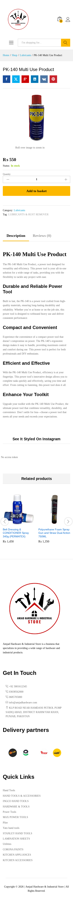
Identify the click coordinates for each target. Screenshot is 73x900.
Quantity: (7, 174)
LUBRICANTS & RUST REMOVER (28, 214)
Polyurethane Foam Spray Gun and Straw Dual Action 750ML (54, 533)
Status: (6, 165)
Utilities (7, 844)
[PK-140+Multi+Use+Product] (16, 79)
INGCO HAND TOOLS (16, 801)
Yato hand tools (11, 828)
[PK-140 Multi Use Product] (6, 79)
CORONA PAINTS (13, 849)
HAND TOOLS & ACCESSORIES (22, 795)
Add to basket (36, 191)
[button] (14, 523)
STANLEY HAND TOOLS (17, 833)
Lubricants (19, 210)
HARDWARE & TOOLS (16, 806)
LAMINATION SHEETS (16, 838)
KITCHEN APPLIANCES (17, 854)
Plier (5, 822)
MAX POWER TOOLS (15, 817)
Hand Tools (9, 790)
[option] (18, 521)
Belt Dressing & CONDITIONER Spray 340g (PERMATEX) (16, 533)
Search (65, 43)
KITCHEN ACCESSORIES (18, 860)
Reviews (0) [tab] (42, 235)
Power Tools (9, 811)
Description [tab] (16, 235)
